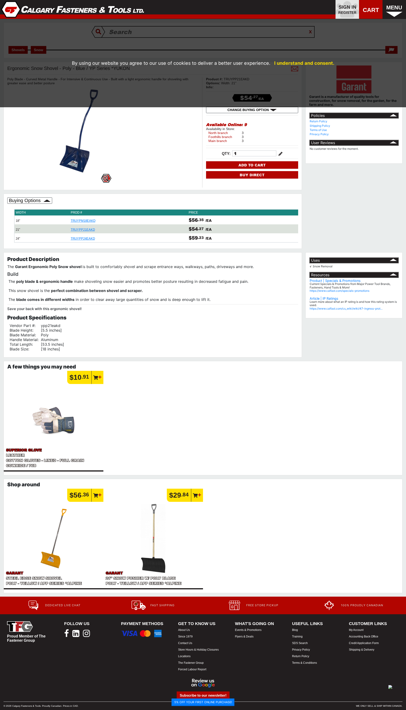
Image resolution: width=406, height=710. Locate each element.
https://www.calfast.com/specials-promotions (339, 290)
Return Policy (318, 121)
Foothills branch (220, 137)
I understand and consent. (304, 63)
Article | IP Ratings (324, 298)
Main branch (217, 141)
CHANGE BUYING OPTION (248, 110)
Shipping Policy (320, 125)
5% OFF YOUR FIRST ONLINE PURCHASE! (203, 702)
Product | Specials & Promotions (335, 281)
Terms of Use (318, 130)
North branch (218, 133)
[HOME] (72, 9)
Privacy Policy (319, 134)
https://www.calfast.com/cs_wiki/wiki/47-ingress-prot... (346, 308)
